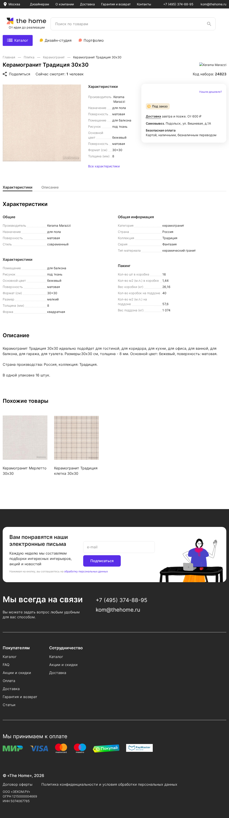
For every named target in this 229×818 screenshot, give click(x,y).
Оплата (9, 680)
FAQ (6, 664)
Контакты (144, 4)
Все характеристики (104, 166)
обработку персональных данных (86, 571)
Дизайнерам (39, 4)
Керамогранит (54, 57)
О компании (64, 4)
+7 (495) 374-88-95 (178, 4)
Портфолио (94, 40)
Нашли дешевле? (210, 91)
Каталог (21, 40)
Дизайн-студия (58, 40)
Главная (9, 57)
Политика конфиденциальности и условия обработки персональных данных (109, 784)
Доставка (87, 4)
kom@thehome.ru (213, 4)
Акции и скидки (17, 672)
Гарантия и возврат (116, 4)
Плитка (29, 57)
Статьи (9, 705)
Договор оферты (17, 784)
